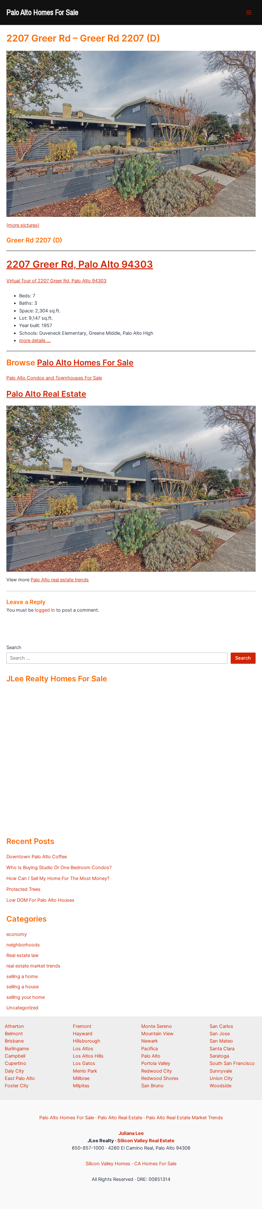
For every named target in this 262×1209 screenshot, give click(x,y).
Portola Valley (155, 1063)
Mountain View (157, 1034)
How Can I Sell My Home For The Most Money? (57, 878)
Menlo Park (85, 1071)
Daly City (14, 1071)
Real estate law (22, 955)
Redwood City (156, 1071)
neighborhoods (23, 945)
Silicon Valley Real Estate (145, 1141)
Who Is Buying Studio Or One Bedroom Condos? (59, 867)
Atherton (14, 1026)
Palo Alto (150, 1056)
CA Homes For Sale (155, 1164)
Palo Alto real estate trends (60, 580)
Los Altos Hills (88, 1056)
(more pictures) (22, 225)
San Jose (220, 1034)
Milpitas (81, 1086)
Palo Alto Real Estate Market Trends (184, 1118)
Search (13, 647)
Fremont (82, 1026)
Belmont (14, 1034)
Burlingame (17, 1049)
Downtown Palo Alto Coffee (36, 857)
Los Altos (83, 1049)
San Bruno (152, 1086)
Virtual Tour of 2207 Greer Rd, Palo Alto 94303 (56, 281)
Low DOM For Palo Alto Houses (40, 900)
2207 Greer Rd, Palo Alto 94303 (79, 264)
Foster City (16, 1086)
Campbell (15, 1056)
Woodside (220, 1086)
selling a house (22, 987)
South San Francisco (232, 1063)
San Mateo (221, 1041)
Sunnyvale (221, 1071)
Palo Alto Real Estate (46, 394)
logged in (45, 610)
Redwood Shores (160, 1078)
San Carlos (221, 1026)
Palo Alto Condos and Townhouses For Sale (54, 378)
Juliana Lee (131, 1133)
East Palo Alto (20, 1078)
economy (16, 934)
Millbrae (81, 1078)
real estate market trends (33, 966)
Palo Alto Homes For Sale (42, 12)
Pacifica (149, 1049)
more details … (35, 340)
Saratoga (219, 1056)
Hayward (82, 1034)
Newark (149, 1041)
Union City (221, 1078)
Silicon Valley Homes (108, 1164)
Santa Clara (222, 1049)
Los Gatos (84, 1063)
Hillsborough (86, 1041)
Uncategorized (22, 1008)
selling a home (22, 976)
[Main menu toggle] (249, 12)
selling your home (25, 997)
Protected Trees (23, 889)
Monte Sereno (156, 1026)
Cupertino (15, 1063)
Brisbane (14, 1041)
